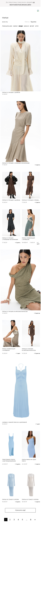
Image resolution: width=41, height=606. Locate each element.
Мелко (27, 22)
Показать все (7, 26)
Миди (21, 26)
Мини (15, 26)
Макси (26, 26)
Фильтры (5, 22)
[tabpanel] (11, 444)
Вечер (32, 26)
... (26, 519)
